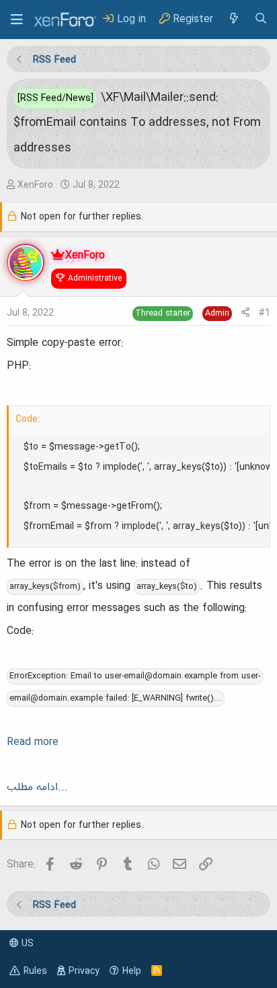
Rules (35, 971)
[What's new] (233, 19)
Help (131, 971)
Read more (32, 742)
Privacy (84, 971)
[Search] (260, 19)
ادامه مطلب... (37, 787)
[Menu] (17, 19)
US (26, 943)
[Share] (245, 313)
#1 (264, 313)
